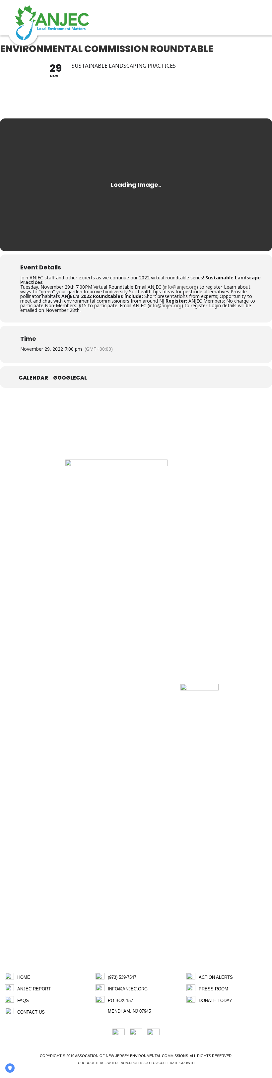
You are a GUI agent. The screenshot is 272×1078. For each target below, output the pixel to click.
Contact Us (31, 1012)
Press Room (213, 988)
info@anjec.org (180, 287)
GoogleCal (70, 378)
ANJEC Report (34, 988)
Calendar (33, 378)
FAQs (23, 1000)
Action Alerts (216, 977)
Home (23, 977)
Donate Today (215, 1000)
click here (101, 428)
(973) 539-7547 (122, 977)
